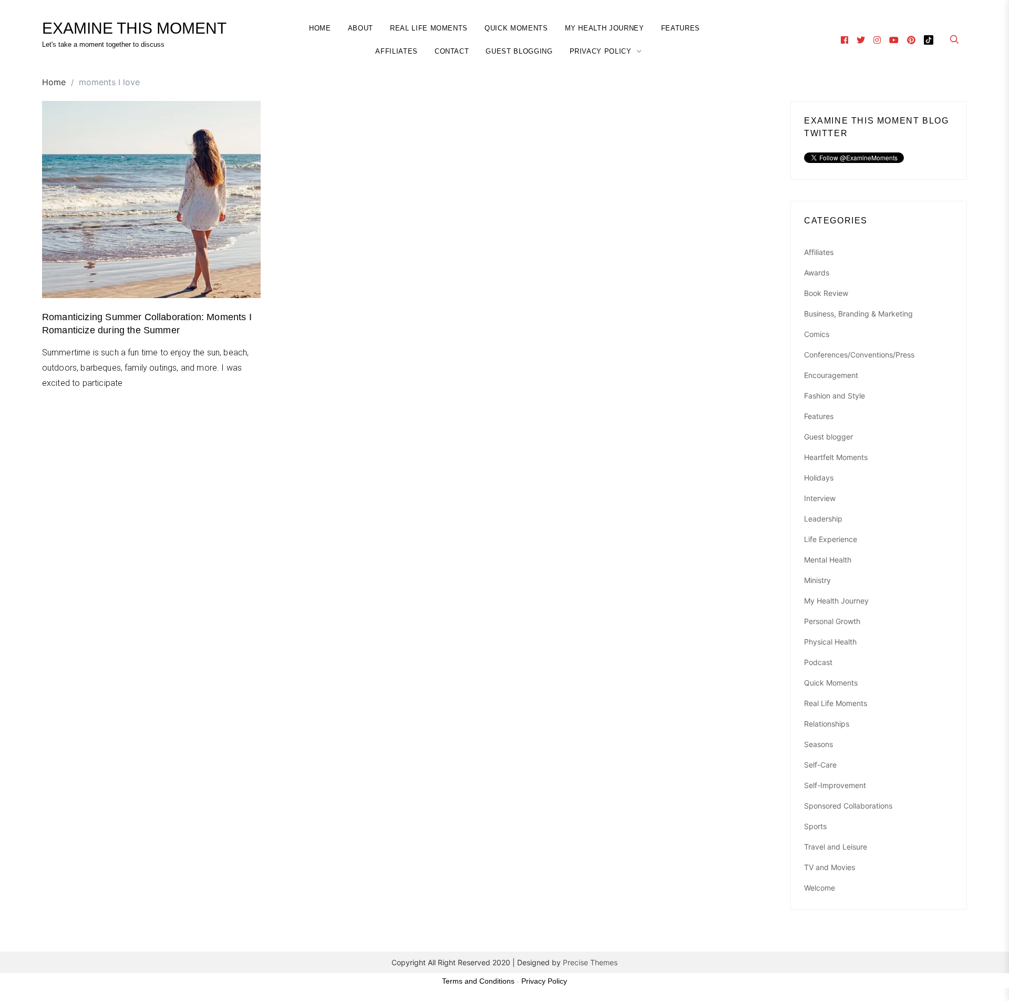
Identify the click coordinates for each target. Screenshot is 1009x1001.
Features (680, 28)
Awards (816, 272)
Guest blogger (828, 436)
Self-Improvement (835, 785)
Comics (816, 334)
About (360, 28)
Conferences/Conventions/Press (859, 354)
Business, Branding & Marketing (858, 313)
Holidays (818, 477)
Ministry (817, 580)
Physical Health (830, 641)
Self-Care (820, 764)
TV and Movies (829, 867)
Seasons (818, 744)
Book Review (826, 293)
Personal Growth (832, 621)
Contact (452, 51)
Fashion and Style (834, 395)
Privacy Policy (601, 51)
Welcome (819, 887)
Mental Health (827, 559)
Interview (820, 498)
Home (320, 28)
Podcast (818, 662)
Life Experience (830, 539)
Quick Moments (516, 28)
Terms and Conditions (478, 981)
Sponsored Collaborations (848, 805)
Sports (815, 826)
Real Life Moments (429, 28)
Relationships (826, 723)
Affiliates (396, 51)
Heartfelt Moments (836, 457)
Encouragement (831, 375)
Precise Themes (590, 962)
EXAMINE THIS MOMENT (134, 28)
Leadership (823, 518)
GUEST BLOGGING (519, 51)
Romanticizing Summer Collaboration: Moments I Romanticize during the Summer (147, 323)
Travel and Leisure (835, 846)
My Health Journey (604, 28)
